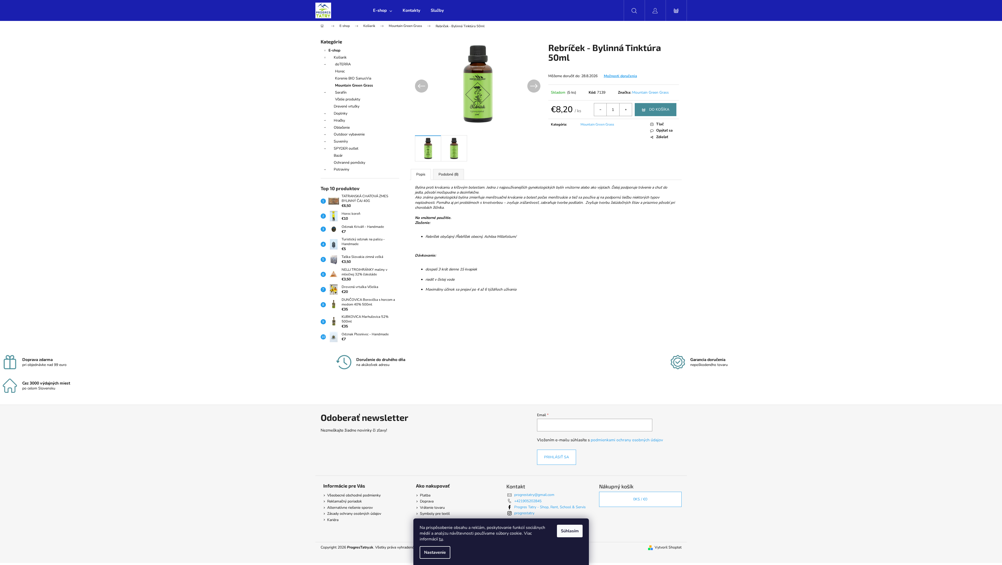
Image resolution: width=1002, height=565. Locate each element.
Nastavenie (435, 552)
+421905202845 (527, 501)
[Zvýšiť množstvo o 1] (625, 109)
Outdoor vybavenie (349, 134)
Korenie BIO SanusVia (353, 78)
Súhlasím (570, 531)
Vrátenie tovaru (432, 507)
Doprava (427, 501)
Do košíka (659, 109)
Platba (425, 495)
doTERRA (343, 64)
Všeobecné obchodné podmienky (354, 495)
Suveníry (341, 141)
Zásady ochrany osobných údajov (354, 513)
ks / (640, 499)
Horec (340, 71)
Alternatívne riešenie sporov (350, 507)
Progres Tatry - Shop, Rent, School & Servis (550, 507)
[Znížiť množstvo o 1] (600, 109)
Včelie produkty (347, 99)
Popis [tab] (420, 174)
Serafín (341, 92)
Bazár (338, 155)
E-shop (334, 50)
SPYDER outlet (346, 148)
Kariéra (332, 519)
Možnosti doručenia (620, 76)
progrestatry (524, 513)
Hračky (339, 120)
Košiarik (340, 57)
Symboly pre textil (435, 513)
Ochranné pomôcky (349, 162)
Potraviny (341, 169)
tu (441, 539)
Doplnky (340, 113)
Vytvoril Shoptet (668, 547)
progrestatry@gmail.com (534, 494)
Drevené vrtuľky (346, 106)
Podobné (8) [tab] (448, 174)
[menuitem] (382, 10)
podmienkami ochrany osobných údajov (627, 440)
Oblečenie (342, 127)
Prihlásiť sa (556, 457)
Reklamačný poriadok (344, 501)
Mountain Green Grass (354, 85)
